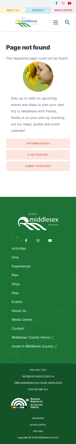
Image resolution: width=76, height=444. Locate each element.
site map (38, 430)
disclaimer (38, 418)
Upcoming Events (38, 143)
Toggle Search (67, 22)
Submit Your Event (38, 166)
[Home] (26, 22)
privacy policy (38, 424)
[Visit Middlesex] (38, 222)
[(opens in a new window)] (56, 3)
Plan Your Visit (38, 154)
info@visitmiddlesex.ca (38, 376)
